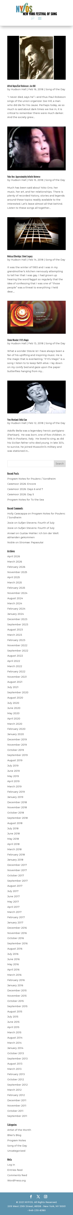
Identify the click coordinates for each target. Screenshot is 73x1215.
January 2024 (15, 613)
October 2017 (15, 875)
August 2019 (14, 760)
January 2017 (15, 922)
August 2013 (14, 1063)
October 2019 (15, 750)
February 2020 (16, 728)
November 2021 (17, 676)
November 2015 (17, 995)
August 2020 (15, 697)
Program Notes (16, 1140)
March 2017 (14, 912)
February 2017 (16, 917)
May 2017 (13, 901)
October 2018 (15, 812)
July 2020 (13, 702)
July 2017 (13, 891)
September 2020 (17, 692)
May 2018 (13, 838)
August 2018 (14, 823)
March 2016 (14, 974)
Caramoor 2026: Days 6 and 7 (25, 489)
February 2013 (16, 1074)
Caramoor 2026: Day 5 (20, 494)
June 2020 (13, 708)
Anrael (11, 533)
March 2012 (14, 1089)
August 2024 (15, 598)
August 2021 (14, 681)
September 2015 (17, 1006)
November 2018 (17, 807)
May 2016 (13, 964)
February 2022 (16, 671)
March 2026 (14, 561)
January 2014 (15, 1048)
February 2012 (16, 1095)
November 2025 (17, 572)
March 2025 (14, 582)
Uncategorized (16, 1150)
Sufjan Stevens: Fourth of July (36, 522)
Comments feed (17, 1175)
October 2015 (15, 1001)
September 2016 (17, 943)
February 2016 (16, 980)
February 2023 (16, 640)
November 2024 (17, 593)
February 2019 (16, 791)
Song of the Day (55, 89)
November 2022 (17, 645)
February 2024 (16, 608)
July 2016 (13, 953)
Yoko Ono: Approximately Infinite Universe (23, 176)
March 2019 (14, 786)
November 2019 (17, 744)
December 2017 (17, 864)
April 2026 (13, 556)
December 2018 (17, 802)
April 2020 (13, 718)
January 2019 (15, 797)
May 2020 (13, 713)
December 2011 (16, 1100)
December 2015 (17, 990)
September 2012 (17, 1084)
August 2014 (14, 1037)
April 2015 (13, 1027)
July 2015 (12, 1016)
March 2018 (14, 849)
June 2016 (13, 959)
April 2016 (13, 969)
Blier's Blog (14, 1135)
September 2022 (17, 650)
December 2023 (17, 619)
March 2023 (14, 634)
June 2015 (13, 1021)
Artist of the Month (19, 1129)
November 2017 (17, 870)
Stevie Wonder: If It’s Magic (18, 340)
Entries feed (14, 1170)
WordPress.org (16, 1180)
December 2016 (17, 927)
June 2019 (13, 770)
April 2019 (13, 781)
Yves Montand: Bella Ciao (17, 419)
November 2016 (17, 933)
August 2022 (15, 655)
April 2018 (13, 844)
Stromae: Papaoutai (31, 542)
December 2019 (17, 739)
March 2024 (14, 603)
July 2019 (13, 765)
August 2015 (14, 1011)
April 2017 (13, 906)
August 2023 (15, 629)
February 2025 (16, 587)
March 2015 (14, 1032)
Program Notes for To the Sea (25, 499)
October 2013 (15, 1053)
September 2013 (17, 1058)
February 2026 (16, 566)
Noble (11, 542)
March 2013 (14, 1068)
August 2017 (14, 885)
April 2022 (13, 661)
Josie (10, 522)
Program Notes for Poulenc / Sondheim (31, 478)
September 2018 (17, 817)
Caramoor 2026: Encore (21, 483)
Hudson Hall (18, 89)
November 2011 (16, 1105)
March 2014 (14, 1042)
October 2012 (15, 1079)
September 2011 (17, 1116)
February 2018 (16, 854)
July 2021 (13, 687)
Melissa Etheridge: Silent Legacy (19, 256)
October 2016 (15, 938)
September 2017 (17, 880)
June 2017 (13, 896)
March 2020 (14, 723)
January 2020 (15, 734)
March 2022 (14, 666)
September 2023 (17, 624)
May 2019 (13, 776)
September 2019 (17, 755)
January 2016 (15, 985)
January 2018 (15, 859)
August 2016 (14, 948)
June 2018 (13, 833)
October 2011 (15, 1110)
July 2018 (13, 828)
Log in (11, 1164)
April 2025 (13, 577)
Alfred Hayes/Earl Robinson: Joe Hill (21, 86)
